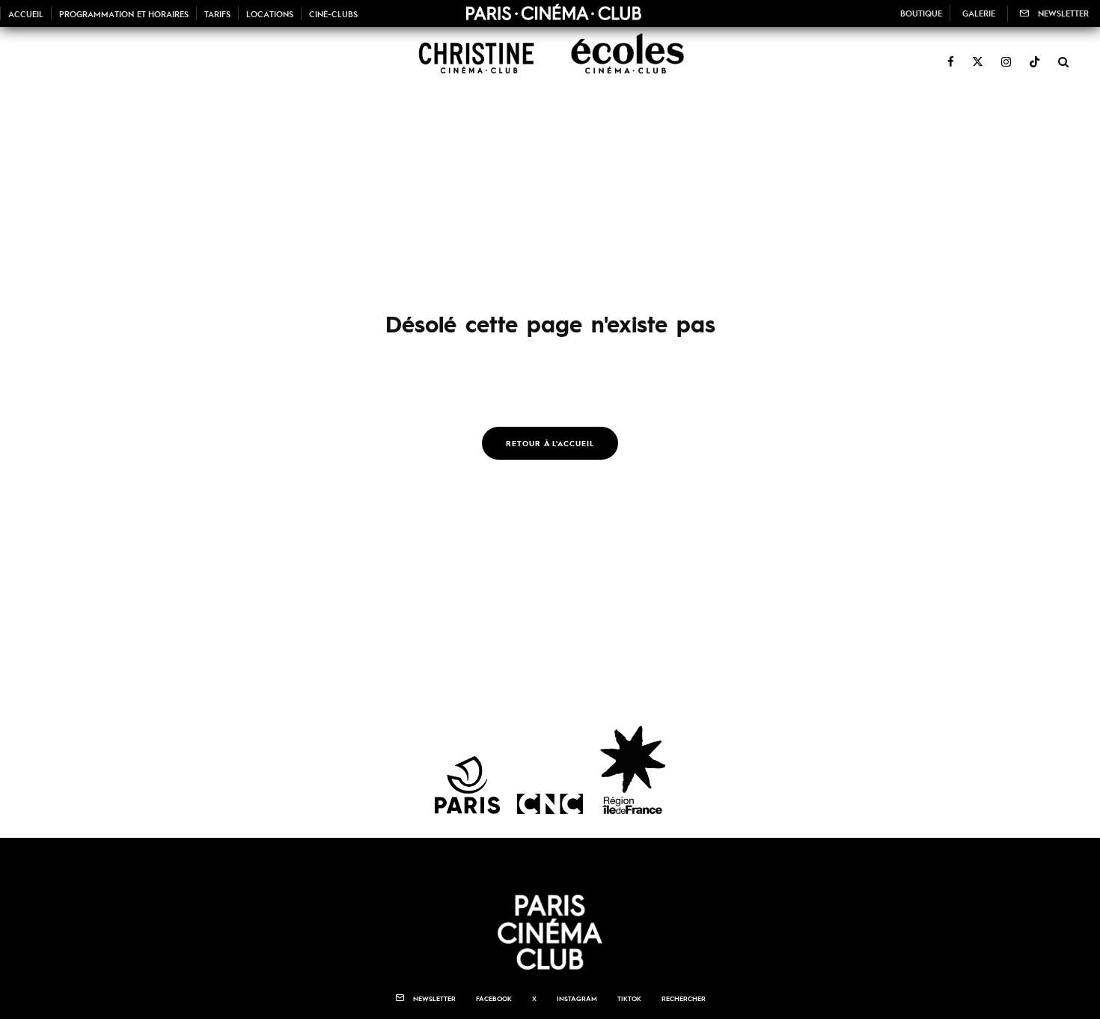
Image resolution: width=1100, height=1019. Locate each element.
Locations (269, 13)
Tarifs (217, 13)
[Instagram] (1006, 53)
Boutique (921, 12)
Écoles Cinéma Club (621, 61)
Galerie (978, 12)
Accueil (25, 13)
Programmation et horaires (124, 13)
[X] (977, 53)
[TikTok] (1034, 53)
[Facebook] (950, 53)
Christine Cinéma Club (472, 61)
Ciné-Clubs (333, 13)
